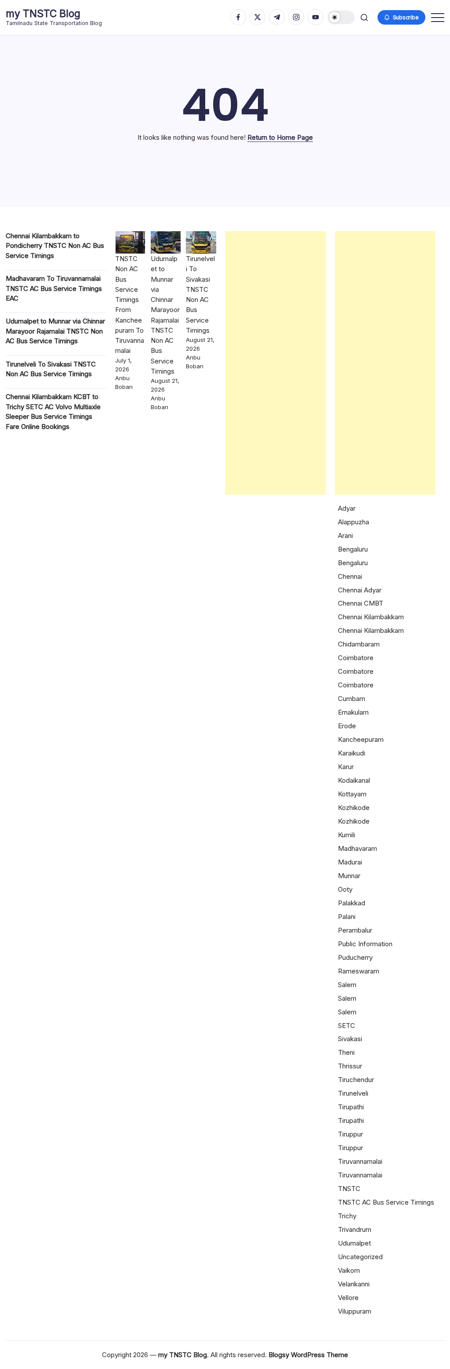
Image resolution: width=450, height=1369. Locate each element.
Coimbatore (356, 658)
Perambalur (355, 930)
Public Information (365, 944)
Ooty (345, 889)
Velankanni (354, 1284)
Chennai (350, 576)
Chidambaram (359, 644)
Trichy (347, 1216)
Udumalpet (354, 1243)
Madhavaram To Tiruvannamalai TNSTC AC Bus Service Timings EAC (54, 288)
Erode (347, 726)
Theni (346, 1052)
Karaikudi (351, 753)
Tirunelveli (353, 1093)
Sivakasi (350, 1039)
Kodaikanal (354, 780)
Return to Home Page (280, 137)
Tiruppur (350, 1134)
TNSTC (349, 1188)
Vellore (348, 1297)
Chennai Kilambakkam (371, 617)
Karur (346, 767)
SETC (346, 1025)
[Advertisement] (275, 363)
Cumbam (351, 698)
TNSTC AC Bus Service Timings (386, 1202)
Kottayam (352, 794)
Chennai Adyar (359, 590)
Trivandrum (354, 1229)
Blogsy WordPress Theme (308, 1355)
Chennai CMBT (360, 603)
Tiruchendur (356, 1079)
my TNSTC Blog (43, 13)
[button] (341, 17)
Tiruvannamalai (360, 1161)
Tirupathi (351, 1107)
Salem (347, 984)
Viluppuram (354, 1311)
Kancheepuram (361, 739)
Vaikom (349, 1270)
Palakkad (351, 903)
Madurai (350, 862)
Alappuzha (353, 522)
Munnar (349, 876)
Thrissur (350, 1066)
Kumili (346, 835)
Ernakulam (353, 712)
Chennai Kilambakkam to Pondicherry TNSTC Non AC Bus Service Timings (55, 246)
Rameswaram (358, 971)
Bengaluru (353, 549)
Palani (347, 916)
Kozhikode (354, 807)
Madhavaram (357, 848)
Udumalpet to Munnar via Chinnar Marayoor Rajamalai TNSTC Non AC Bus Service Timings (55, 331)
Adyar (347, 508)
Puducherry (355, 957)
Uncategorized (360, 1257)
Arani (345, 535)
